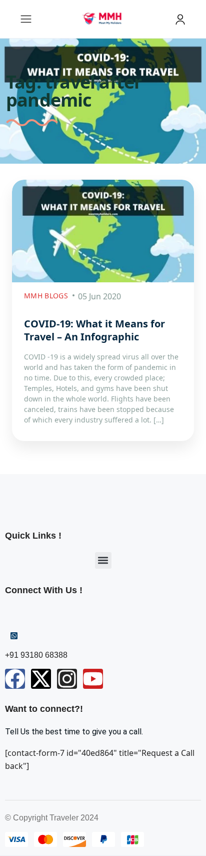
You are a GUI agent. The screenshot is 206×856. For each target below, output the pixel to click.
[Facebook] (15, 679)
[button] (103, 560)
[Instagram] (67, 679)
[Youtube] (93, 679)
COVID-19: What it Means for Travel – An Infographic (94, 330)
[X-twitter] (41, 679)
